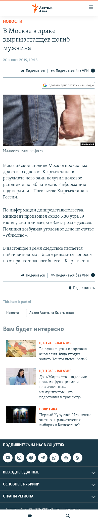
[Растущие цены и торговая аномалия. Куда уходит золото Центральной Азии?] (21, 348)
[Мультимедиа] (30, 515)
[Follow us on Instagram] (19, 457)
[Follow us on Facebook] (31, 457)
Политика (48, 409)
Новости (12, 22)
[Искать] (67, 515)
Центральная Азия (55, 343)
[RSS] (77, 457)
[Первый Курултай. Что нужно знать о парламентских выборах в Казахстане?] (21, 414)
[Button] (33, 71)
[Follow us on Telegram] (42, 457)
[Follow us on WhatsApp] (54, 457)
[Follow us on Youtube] (8, 457)
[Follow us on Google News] (66, 457)
